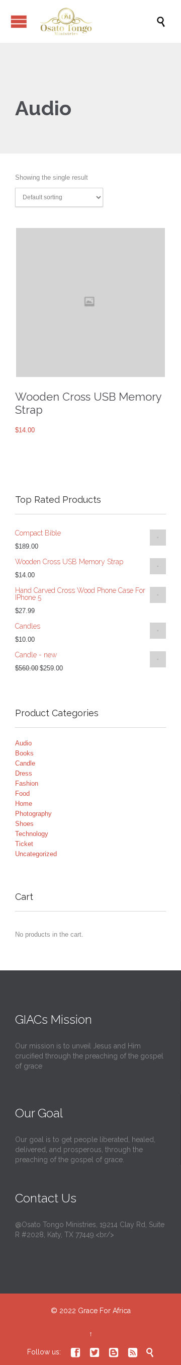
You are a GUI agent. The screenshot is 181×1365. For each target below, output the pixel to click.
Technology (31, 834)
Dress (23, 773)
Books (24, 753)
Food (22, 793)
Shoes (24, 823)
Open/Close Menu (19, 21)
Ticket (24, 844)
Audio (23, 743)
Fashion (26, 783)
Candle (25, 763)
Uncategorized (36, 854)
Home (23, 803)
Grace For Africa (104, 1311)
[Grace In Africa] (95, 21)
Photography (33, 813)
